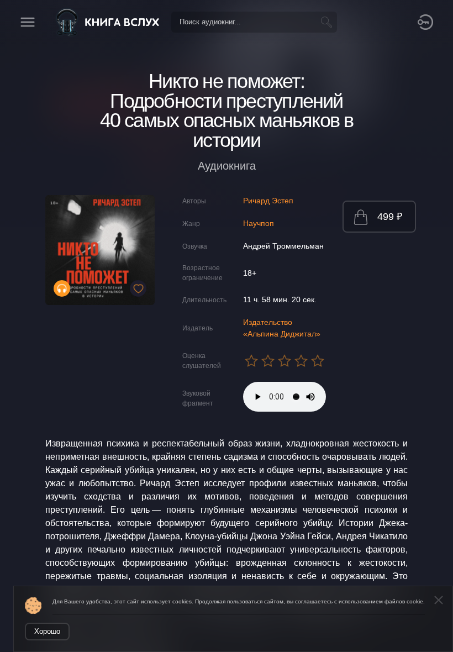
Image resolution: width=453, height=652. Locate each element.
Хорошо (47, 631)
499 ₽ (389, 216)
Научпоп (258, 223)
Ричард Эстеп (268, 200)
